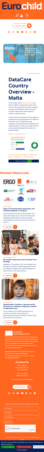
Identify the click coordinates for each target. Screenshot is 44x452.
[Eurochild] (22, 6)
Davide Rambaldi (27, 379)
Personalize (38, 447)
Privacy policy (22, 450)
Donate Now (20, 25)
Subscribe (8, 422)
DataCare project (27, 103)
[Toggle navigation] (17, 15)
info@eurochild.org (22, 376)
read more (9, 322)
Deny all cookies (25, 447)
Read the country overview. (17, 134)
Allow (29, 161)
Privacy (22, 440)
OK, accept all (8, 447)
